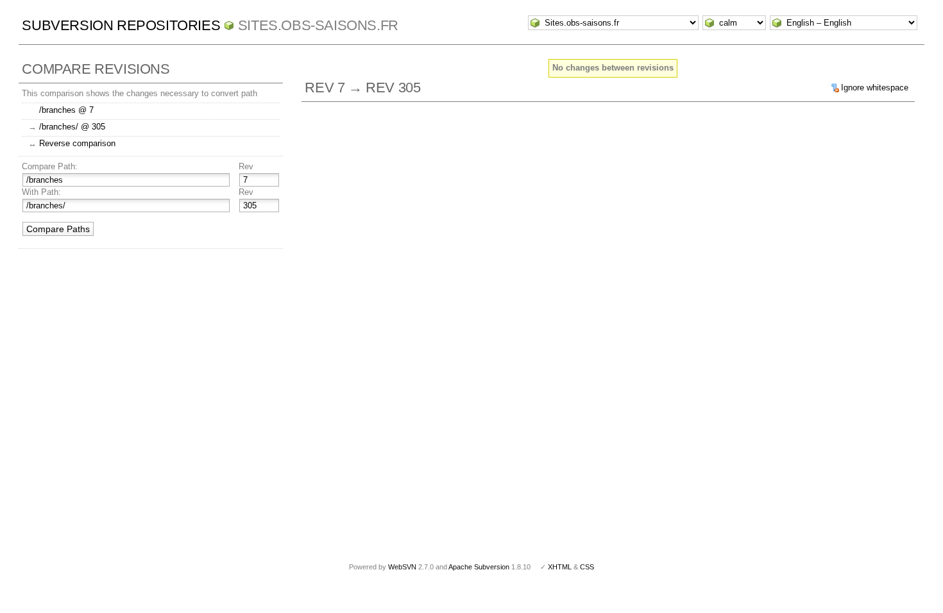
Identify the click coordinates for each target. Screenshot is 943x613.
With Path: (41, 192)
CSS (587, 567)
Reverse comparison (77, 143)
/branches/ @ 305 (72, 126)
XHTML (560, 567)
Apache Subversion (478, 567)
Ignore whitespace (874, 87)
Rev (246, 166)
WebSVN (402, 567)
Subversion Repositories (121, 25)
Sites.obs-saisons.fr (318, 25)
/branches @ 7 (66, 110)
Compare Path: (50, 166)
